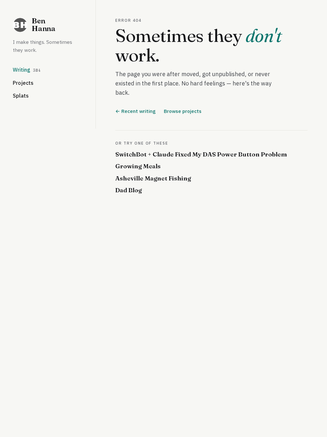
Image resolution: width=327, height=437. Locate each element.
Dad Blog (128, 190)
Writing (27, 70)
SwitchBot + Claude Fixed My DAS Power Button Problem (201, 154)
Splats (21, 95)
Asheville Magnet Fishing (153, 178)
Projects (23, 83)
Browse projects (183, 111)
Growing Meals (138, 166)
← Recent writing (135, 111)
